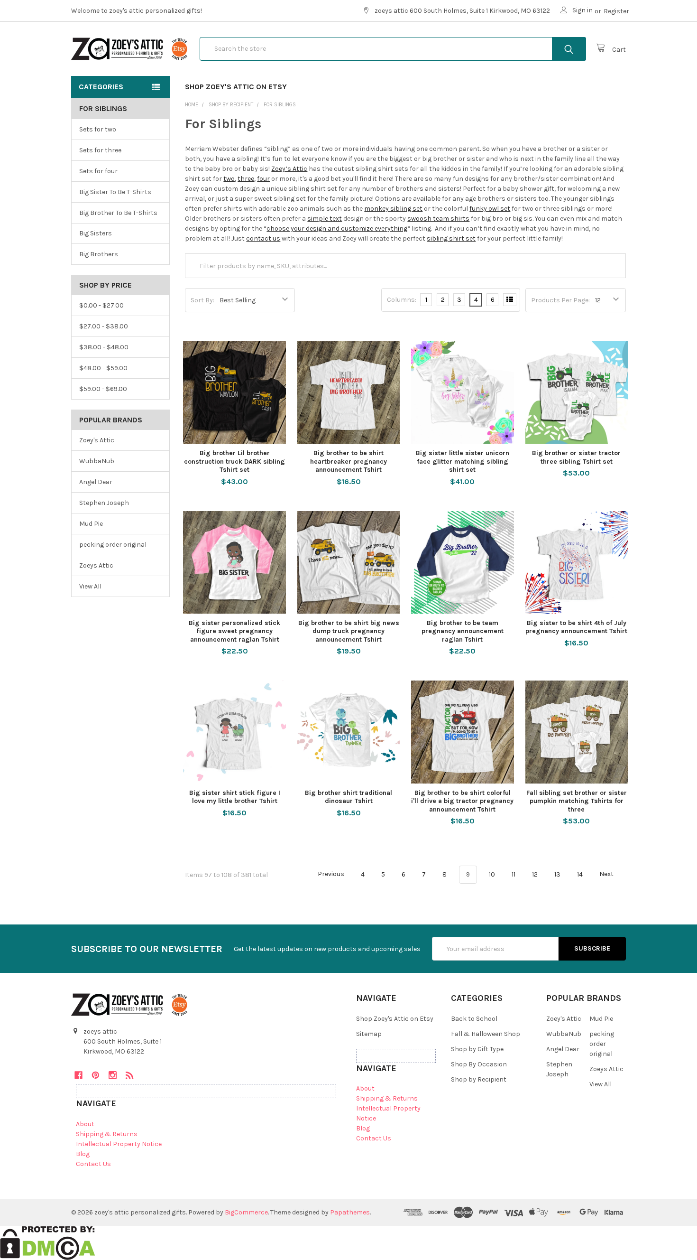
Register (616, 11)
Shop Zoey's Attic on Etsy (236, 86)
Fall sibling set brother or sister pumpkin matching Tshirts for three (576, 801)
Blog (83, 1154)
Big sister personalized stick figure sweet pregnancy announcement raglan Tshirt (234, 631)
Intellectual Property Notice (119, 1144)
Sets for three (100, 150)
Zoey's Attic (96, 440)
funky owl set (489, 209)
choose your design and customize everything (336, 228)
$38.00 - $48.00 (103, 347)
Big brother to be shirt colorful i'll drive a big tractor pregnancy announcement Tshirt (462, 801)
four (263, 179)
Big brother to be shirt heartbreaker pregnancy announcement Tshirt (348, 461)
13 (557, 874)
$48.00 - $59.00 (103, 368)
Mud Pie (91, 524)
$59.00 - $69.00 (103, 389)
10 (492, 874)
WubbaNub (96, 461)
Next (607, 874)
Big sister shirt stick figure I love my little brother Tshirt (234, 797)
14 (580, 874)
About (85, 1124)
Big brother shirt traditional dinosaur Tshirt (348, 797)
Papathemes (350, 1212)
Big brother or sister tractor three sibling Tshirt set (576, 457)
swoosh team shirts (438, 219)
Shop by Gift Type (477, 1049)
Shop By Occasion (479, 1064)
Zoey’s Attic (289, 169)
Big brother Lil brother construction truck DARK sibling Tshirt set (234, 461)
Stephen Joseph (104, 503)
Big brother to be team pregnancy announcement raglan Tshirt (463, 631)
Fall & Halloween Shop (485, 1034)
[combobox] (393, 49)
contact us (263, 238)
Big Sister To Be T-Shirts (115, 192)
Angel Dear (95, 482)
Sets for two (97, 129)
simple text (324, 219)
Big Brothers (98, 254)
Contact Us (93, 1164)
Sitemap (369, 1034)
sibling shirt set (451, 238)
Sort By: (202, 300)
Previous (330, 874)
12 (535, 874)
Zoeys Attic (96, 565)
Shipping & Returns (107, 1134)
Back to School (474, 1019)
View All (90, 586)
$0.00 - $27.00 (101, 305)
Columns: (401, 300)
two (229, 179)
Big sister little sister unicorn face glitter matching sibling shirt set (462, 461)
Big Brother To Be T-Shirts (118, 213)
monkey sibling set (393, 209)
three (246, 179)
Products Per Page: (560, 300)
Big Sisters (95, 233)
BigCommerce (246, 1212)
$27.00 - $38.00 (103, 326)
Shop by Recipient (478, 1079)
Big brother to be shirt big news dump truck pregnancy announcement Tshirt (348, 631)
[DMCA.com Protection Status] (47, 1242)
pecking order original (113, 545)
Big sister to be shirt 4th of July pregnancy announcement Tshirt (576, 627)
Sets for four (98, 171)
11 (513, 874)
